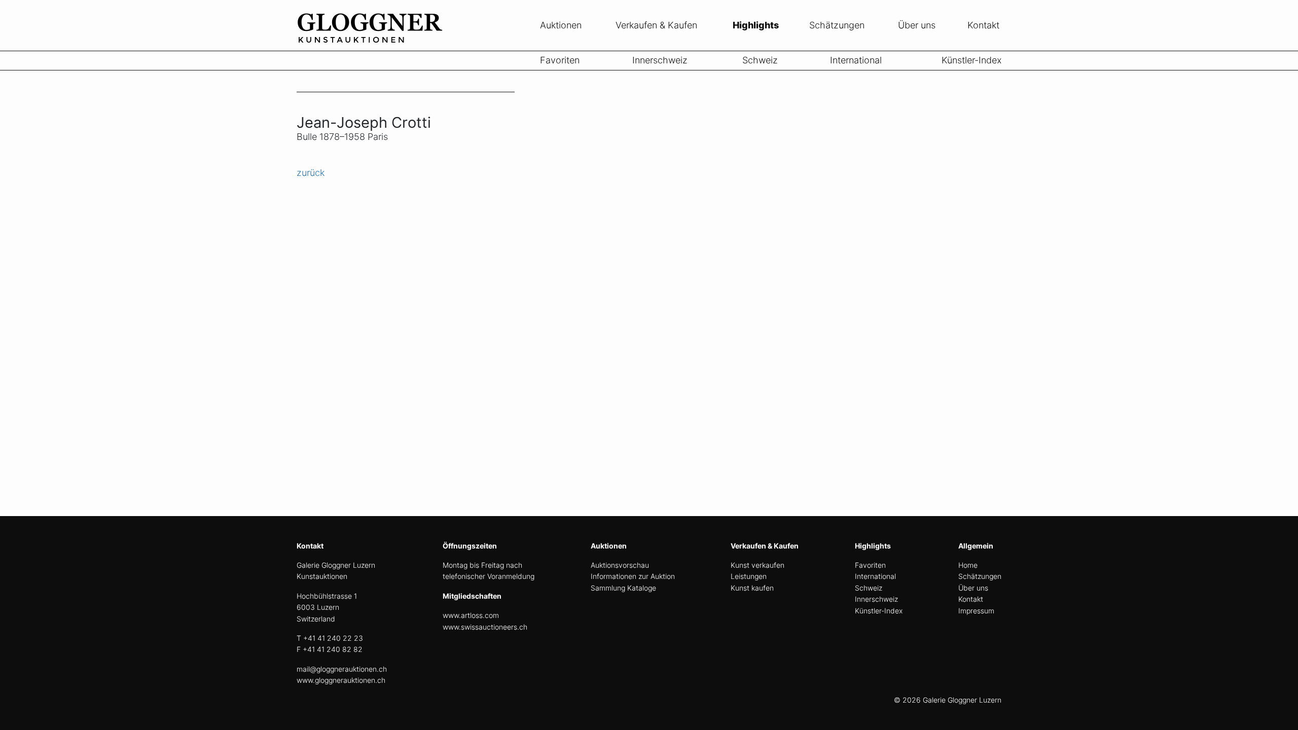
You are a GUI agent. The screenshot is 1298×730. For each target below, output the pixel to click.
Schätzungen (836, 25)
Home (968, 565)
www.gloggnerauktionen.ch (341, 680)
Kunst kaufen (752, 587)
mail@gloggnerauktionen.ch (342, 669)
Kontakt (983, 25)
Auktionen (561, 25)
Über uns (916, 25)
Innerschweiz (660, 60)
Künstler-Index (971, 60)
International (856, 60)
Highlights (756, 25)
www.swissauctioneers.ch (485, 627)
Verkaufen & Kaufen (656, 25)
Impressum (976, 610)
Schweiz (760, 60)
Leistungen (749, 576)
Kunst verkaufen (757, 565)
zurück (310, 172)
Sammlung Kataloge (623, 587)
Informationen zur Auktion (633, 576)
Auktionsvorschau (620, 565)
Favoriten (560, 60)
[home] (373, 44)
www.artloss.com (471, 615)
